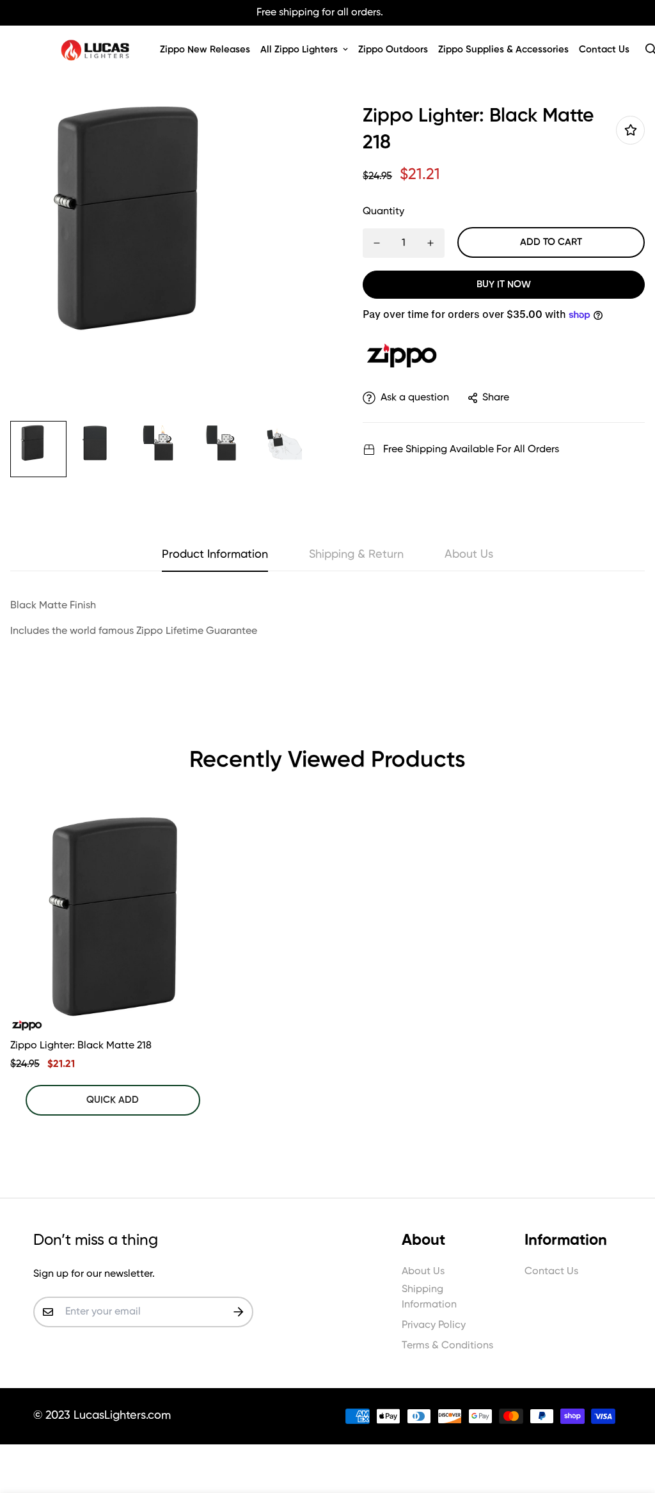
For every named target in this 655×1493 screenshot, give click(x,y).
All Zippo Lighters (299, 49)
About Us (423, 1272)
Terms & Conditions (447, 1346)
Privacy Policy (434, 1325)
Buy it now (504, 284)
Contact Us (604, 49)
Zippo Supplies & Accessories (503, 49)
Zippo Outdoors (393, 49)
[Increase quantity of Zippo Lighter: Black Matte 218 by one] (430, 243)
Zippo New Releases (205, 49)
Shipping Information (429, 1297)
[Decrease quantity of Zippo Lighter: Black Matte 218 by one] (377, 243)
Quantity (383, 212)
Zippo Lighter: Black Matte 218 (81, 1046)
